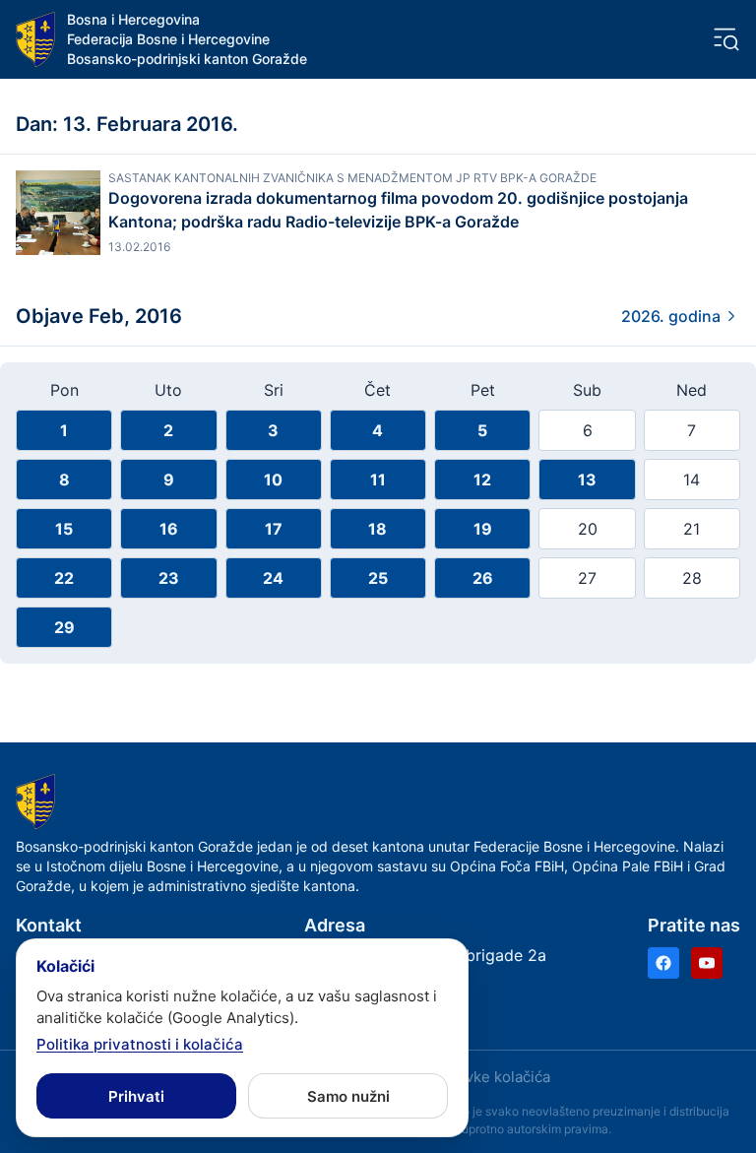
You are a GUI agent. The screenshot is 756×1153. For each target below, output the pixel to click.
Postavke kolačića (488, 1076)
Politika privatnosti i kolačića (139, 1044)
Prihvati (136, 1096)
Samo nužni (348, 1096)
